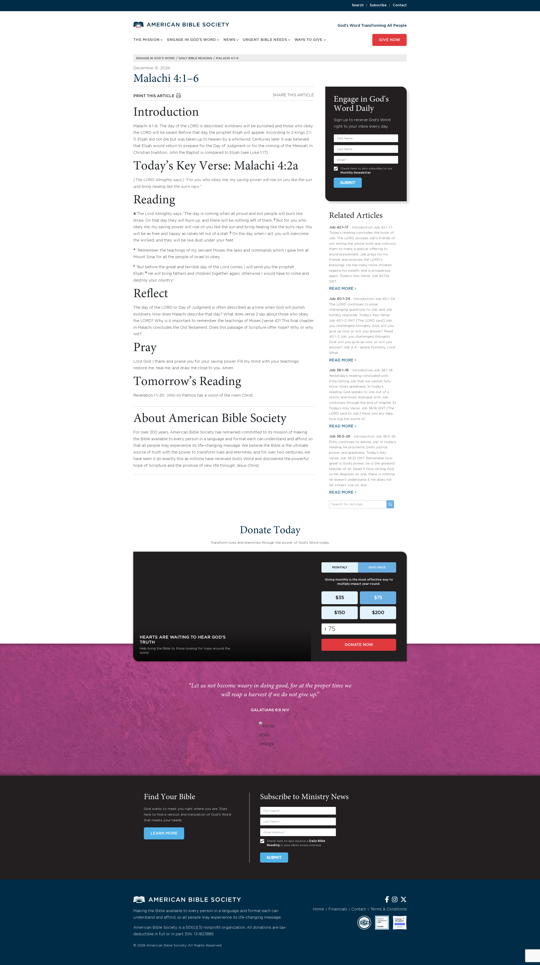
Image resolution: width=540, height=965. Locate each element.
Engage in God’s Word (155, 58)
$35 (339, 598)
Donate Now (359, 645)
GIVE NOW (389, 40)
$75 (378, 598)
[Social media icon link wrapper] (387, 900)
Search (358, 5)
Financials (337, 909)
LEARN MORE (164, 833)
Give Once (377, 567)
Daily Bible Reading (195, 58)
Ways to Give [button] (308, 40)
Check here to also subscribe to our (366, 170)
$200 (378, 613)
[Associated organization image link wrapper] (364, 923)
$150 (339, 613)
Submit (347, 183)
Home (318, 909)
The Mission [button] (146, 40)
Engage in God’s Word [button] (191, 40)
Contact (400, 5)
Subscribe (378, 5)
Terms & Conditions (388, 909)
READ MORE (341, 288)
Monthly (339, 567)
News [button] (229, 40)
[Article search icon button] (390, 504)
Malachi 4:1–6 (227, 58)
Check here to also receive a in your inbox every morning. (296, 843)
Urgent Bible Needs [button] (265, 40)
